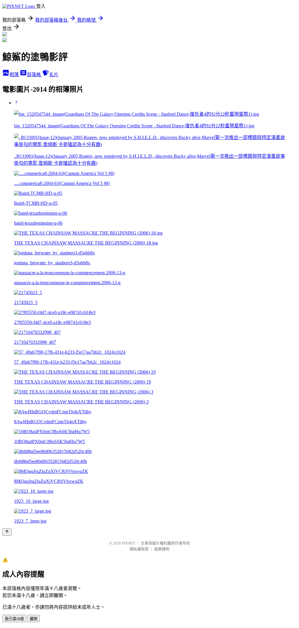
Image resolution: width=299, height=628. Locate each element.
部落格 (34, 74)
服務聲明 (161, 549)
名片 (53, 74)
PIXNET (128, 543)
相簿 (14, 74)
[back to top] (7, 532)
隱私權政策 (139, 549)
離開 (33, 619)
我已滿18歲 (14, 619)
